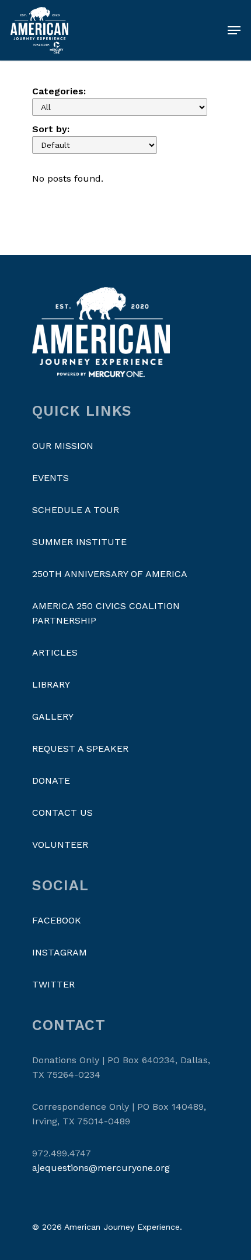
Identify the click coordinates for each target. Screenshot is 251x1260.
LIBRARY (51, 684)
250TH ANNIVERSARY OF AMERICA (109, 573)
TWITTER (53, 984)
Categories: (59, 91)
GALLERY (53, 716)
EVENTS (50, 477)
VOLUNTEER (60, 844)
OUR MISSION (62, 445)
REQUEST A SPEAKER (80, 748)
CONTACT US (62, 812)
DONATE (51, 780)
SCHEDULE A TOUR (75, 509)
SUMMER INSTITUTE (79, 541)
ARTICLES (55, 652)
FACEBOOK (56, 920)
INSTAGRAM (59, 952)
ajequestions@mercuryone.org (101, 1167)
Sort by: (50, 129)
